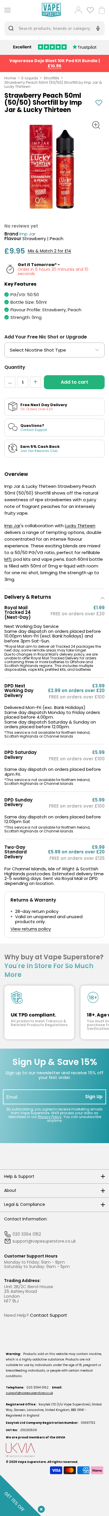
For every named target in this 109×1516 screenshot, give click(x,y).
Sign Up (94, 1097)
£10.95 (54, 66)
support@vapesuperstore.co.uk (29, 1393)
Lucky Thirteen (80, 526)
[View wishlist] (90, 10)
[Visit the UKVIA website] (54, 1450)
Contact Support (48, 1315)
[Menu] (6, 10)
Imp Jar (27, 234)
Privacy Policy (50, 1116)
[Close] (40, 1508)
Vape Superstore (32, 1462)
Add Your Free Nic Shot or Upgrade (45, 336)
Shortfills (51, 78)
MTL (8, 559)
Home (10, 78)
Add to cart (74, 382)
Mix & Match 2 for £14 (49, 251)
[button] (54, 597)
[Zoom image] (96, 125)
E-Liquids (30, 78)
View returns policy (30, 929)
